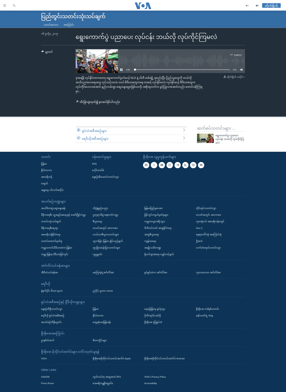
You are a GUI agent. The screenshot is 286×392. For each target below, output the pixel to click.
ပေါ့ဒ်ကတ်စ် (98, 170)
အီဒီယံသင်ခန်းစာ (49, 272)
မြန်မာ (44, 163)
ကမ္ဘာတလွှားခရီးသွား (154, 221)
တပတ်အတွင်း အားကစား (105, 228)
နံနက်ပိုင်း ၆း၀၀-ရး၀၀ (52, 290)
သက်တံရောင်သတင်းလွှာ (208, 247)
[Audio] (247, 5)
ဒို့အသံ (199, 241)
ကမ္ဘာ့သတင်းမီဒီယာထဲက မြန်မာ (56, 247)
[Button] (46, 52)
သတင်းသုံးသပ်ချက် (51, 221)
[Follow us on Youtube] (162, 165)
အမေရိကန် (46, 177)
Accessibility (150, 383)
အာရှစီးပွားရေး (151, 234)
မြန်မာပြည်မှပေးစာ (153, 208)
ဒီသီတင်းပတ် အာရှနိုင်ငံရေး (158, 228)
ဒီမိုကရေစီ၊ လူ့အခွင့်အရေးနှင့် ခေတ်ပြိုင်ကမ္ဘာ (63, 214)
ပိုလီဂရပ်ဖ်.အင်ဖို (152, 315)
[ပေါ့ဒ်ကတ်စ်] (193, 165)
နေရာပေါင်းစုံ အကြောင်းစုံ (208, 234)
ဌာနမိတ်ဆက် (47, 340)
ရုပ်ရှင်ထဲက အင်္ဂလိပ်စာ (155, 272)
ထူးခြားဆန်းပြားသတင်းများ (106, 247)
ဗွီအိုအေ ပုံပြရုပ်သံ (153, 322)
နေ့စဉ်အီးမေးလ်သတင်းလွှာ (105, 177)
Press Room (47, 383)
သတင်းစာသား (51, 24)
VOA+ (44, 358)
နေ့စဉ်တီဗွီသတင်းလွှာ (51, 308)
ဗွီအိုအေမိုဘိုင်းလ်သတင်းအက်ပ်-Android (164, 358)
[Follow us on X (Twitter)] (154, 165)
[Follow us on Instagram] (170, 165)
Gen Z (199, 228)
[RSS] (185, 165)
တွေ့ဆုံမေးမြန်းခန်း (102, 322)
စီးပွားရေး (97, 221)
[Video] (257, 5)
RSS (94, 163)
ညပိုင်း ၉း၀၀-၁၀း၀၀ (103, 290)
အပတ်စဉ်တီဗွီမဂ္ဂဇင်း (51, 322)
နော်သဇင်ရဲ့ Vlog (204, 315)
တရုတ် (44, 183)
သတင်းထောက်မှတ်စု (51, 241)
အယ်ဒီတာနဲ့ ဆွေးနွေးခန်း (53, 208)
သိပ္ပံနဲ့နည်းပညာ (100, 208)
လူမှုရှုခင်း (97, 254)
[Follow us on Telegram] (177, 165)
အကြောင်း (69, 24)
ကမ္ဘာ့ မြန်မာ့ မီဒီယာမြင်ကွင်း (54, 254)
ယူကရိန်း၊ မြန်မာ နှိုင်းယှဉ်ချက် (108, 241)
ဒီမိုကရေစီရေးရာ (49, 228)
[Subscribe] (201, 165)
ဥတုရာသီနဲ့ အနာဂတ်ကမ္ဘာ (105, 214)
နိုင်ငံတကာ (46, 170)
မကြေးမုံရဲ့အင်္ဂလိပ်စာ (103, 272)
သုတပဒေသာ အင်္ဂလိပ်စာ (208, 272)
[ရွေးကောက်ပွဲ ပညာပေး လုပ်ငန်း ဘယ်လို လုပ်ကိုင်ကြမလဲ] (205, 138)
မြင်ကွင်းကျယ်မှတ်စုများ (156, 214)
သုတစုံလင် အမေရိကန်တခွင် (210, 221)
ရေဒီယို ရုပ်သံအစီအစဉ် (52, 315)
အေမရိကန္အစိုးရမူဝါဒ (103, 383)
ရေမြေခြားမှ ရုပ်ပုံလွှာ (154, 308)
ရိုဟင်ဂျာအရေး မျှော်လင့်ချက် (159, 254)
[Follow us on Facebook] (146, 165)
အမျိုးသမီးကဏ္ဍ (152, 247)
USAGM (45, 376)
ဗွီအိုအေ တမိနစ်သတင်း (207, 308)
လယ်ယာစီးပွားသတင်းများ (106, 234)
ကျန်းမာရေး (150, 241)
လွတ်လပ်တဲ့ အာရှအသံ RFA (107, 376)
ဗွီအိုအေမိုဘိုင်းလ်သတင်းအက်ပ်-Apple (112, 358)
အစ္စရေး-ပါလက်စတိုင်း (52, 190)
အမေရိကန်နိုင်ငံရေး (51, 234)
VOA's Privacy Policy (155, 376)
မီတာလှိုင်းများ (100, 340)
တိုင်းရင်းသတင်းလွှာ (206, 208)
